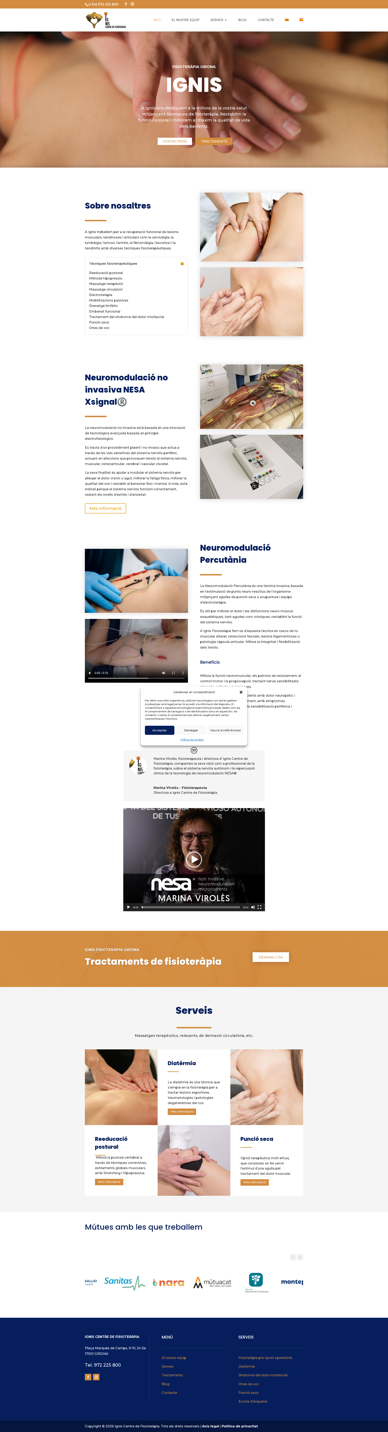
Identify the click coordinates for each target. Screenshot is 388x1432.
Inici (157, 20)
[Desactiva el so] (253, 907)
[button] (241, 692)
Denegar (191, 730)
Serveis (216, 20)
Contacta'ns (175, 141)
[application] (194, 859)
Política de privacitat (240, 1426)
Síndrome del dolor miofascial (263, 1375)
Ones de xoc (248, 1384)
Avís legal (210, 1426)
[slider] (191, 907)
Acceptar (159, 730)
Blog (242, 20)
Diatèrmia (246, 1366)
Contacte (266, 20)
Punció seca (248, 1393)
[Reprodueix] (129, 907)
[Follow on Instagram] (96, 1377)
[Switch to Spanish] (301, 25)
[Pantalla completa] (259, 907)
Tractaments (214, 141)
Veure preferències (225, 730)
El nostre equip (185, 20)
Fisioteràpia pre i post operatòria (265, 1358)
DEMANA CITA (271, 957)
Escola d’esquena (252, 1401)
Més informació (105, 508)
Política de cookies (191, 739)
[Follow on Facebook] (88, 1377)
